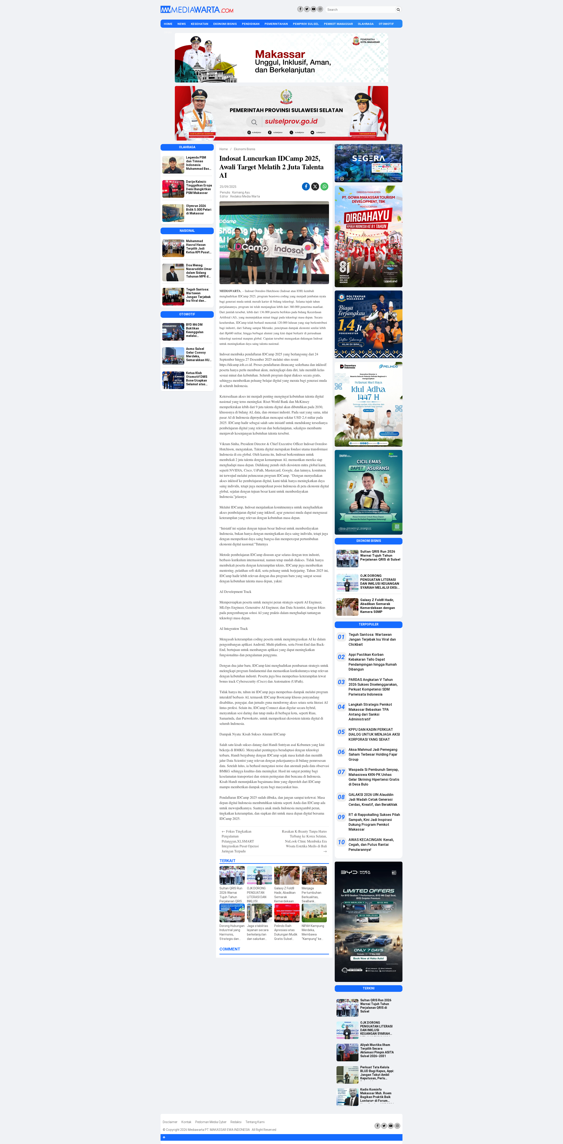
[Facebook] (300, 9)
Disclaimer (170, 1122)
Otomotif (386, 24)
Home (168, 24)
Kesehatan (199, 24)
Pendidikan (251, 24)
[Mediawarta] (197, 12)
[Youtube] (313, 9)
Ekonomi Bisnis (225, 24)
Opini (168, 32)
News (181, 24)
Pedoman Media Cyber (211, 1122)
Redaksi (235, 1122)
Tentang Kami (255, 1122)
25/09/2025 (228, 186)
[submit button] (398, 9)
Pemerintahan (276, 24)
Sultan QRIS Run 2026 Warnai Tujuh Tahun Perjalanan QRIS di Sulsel (375, 1005)
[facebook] (306, 186)
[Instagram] (320, 9)
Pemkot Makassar (338, 24)
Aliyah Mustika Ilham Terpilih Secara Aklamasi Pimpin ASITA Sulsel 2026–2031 (377, 1050)
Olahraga (366, 24)
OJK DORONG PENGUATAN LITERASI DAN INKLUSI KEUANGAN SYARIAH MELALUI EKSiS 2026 (376, 1028)
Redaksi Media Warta (245, 196)
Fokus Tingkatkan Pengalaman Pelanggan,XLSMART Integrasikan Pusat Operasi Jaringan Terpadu (240, 841)
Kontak (186, 1122)
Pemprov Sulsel (306, 24)
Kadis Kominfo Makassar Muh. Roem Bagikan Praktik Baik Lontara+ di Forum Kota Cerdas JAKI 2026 (377, 1095)
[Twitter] (307, 9)
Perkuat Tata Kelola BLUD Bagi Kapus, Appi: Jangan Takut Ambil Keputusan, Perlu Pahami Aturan (377, 1073)
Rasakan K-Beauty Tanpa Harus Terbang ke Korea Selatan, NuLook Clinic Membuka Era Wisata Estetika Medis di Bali (304, 841)
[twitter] (315, 187)
